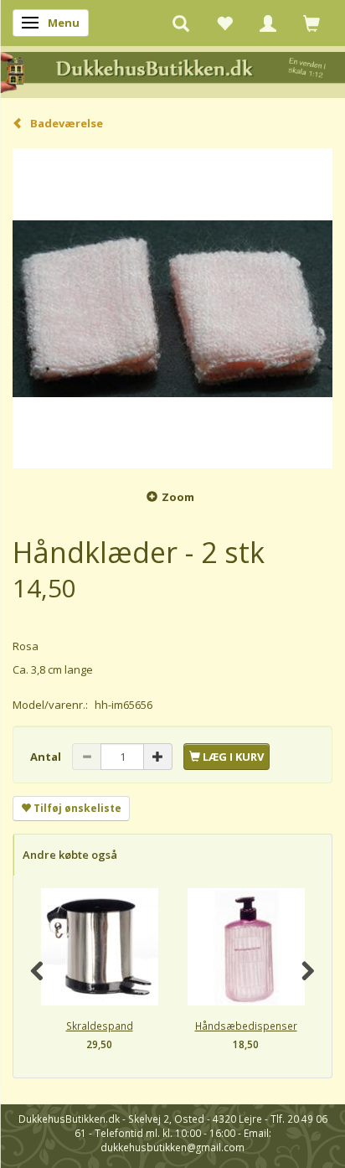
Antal (47, 756)
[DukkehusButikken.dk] (172, 70)
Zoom (178, 496)
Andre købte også (70, 854)
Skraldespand (99, 1025)
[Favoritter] (224, 22)
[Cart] (311, 22)
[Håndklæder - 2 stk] (172, 308)
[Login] (268, 22)
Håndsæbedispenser (246, 1025)
